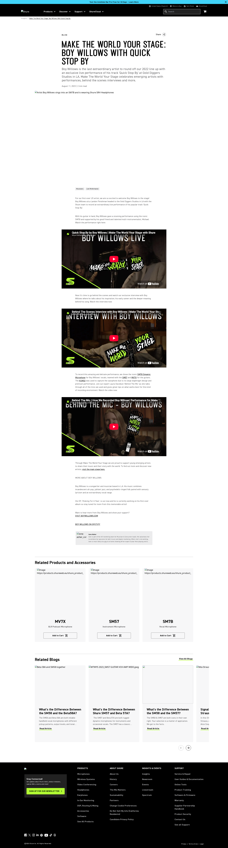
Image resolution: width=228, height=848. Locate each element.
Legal (202, 844)
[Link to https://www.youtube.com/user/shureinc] (46, 835)
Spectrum (147, 795)
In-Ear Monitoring (85, 800)
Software (81, 816)
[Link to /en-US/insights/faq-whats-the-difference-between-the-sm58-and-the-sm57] (167, 703)
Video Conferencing (86, 784)
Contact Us (180, 819)
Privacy (183, 844)
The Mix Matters (117, 790)
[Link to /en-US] (29, 11)
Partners (114, 800)
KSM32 (82, 380)
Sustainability (116, 795)
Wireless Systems (86, 779)
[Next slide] (188, 748)
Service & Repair (183, 774)
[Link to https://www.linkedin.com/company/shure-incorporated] (37, 835)
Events (145, 784)
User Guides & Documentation (189, 779)
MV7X (134, 377)
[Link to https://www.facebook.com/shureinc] (25, 835)
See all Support (182, 824)
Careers (114, 784)
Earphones (82, 795)
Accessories (83, 811)
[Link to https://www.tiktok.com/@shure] (50, 835)
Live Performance (92, 189)
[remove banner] (225, 2)
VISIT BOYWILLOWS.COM (86, 516)
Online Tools (180, 784)
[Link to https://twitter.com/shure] (29, 835)
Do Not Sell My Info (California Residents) (124, 813)
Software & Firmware (185, 795)
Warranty (179, 800)
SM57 (124, 377)
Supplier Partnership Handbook (189, 807)
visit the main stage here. (93, 469)
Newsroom (147, 779)
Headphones (83, 790)
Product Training (183, 790)
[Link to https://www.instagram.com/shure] (33, 835)
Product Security (183, 814)
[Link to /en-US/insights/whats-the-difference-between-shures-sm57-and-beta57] (114, 703)
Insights (146, 774)
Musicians (79, 189)
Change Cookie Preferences (123, 805)
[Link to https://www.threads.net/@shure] (54, 835)
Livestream (147, 790)
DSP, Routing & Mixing (87, 805)
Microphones (83, 774)
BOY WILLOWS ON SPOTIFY (87, 524)
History (113, 779)
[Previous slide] (181, 748)
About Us (114, 774)
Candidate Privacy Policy (122, 819)
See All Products (85, 821)
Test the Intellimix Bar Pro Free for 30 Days (114, 2)
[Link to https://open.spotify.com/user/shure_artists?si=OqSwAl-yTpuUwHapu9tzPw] (41, 835)
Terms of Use (193, 844)
